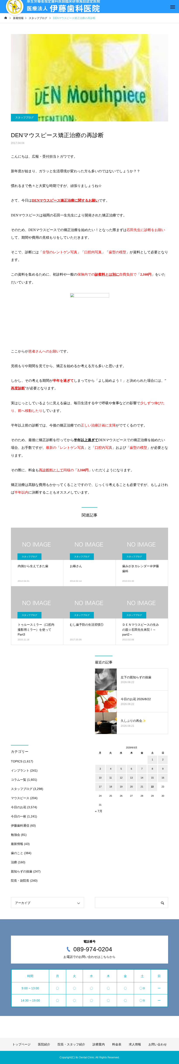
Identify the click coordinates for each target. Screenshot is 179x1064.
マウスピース (20, 798)
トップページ (21, 1044)
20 (131, 786)
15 (152, 777)
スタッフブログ (24, 117)
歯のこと (17, 853)
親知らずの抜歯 (21, 871)
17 (100, 786)
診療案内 (99, 1044)
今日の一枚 (18, 816)
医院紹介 (44, 1044)
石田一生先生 (63, 215)
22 (152, 786)
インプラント (20, 770)
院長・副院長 (20, 880)
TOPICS (16, 761)
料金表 (116, 1044)
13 (131, 777)
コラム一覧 (18, 779)
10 (100, 777)
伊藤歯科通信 (20, 825)
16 (163, 777)
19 (121, 786)
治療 (14, 862)
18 (110, 786)
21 (142, 786)
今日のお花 (18, 807)
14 (142, 777)
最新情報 (17, 844)
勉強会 (15, 834)
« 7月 (98, 811)
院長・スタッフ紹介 (71, 1044)
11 (110, 777)
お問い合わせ (157, 1044)
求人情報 (135, 1044)
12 (121, 777)
